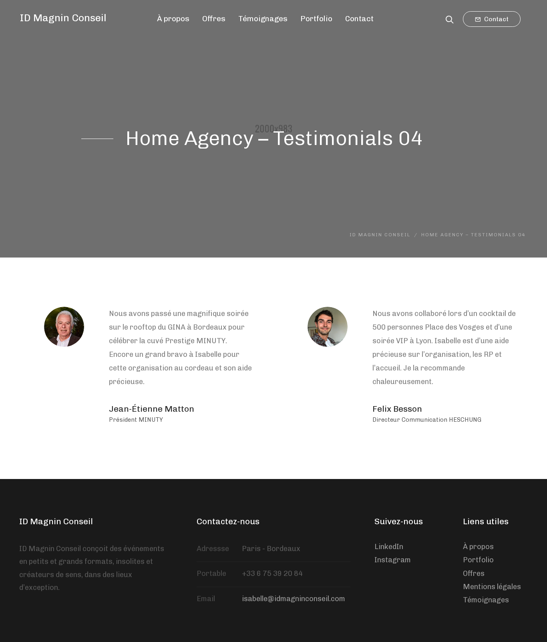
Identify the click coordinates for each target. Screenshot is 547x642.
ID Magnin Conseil (63, 18)
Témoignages (486, 600)
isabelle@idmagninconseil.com (293, 598)
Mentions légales (492, 586)
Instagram (392, 559)
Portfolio (478, 559)
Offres (474, 573)
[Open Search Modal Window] (449, 19)
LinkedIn (388, 546)
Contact (496, 19)
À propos (478, 546)
